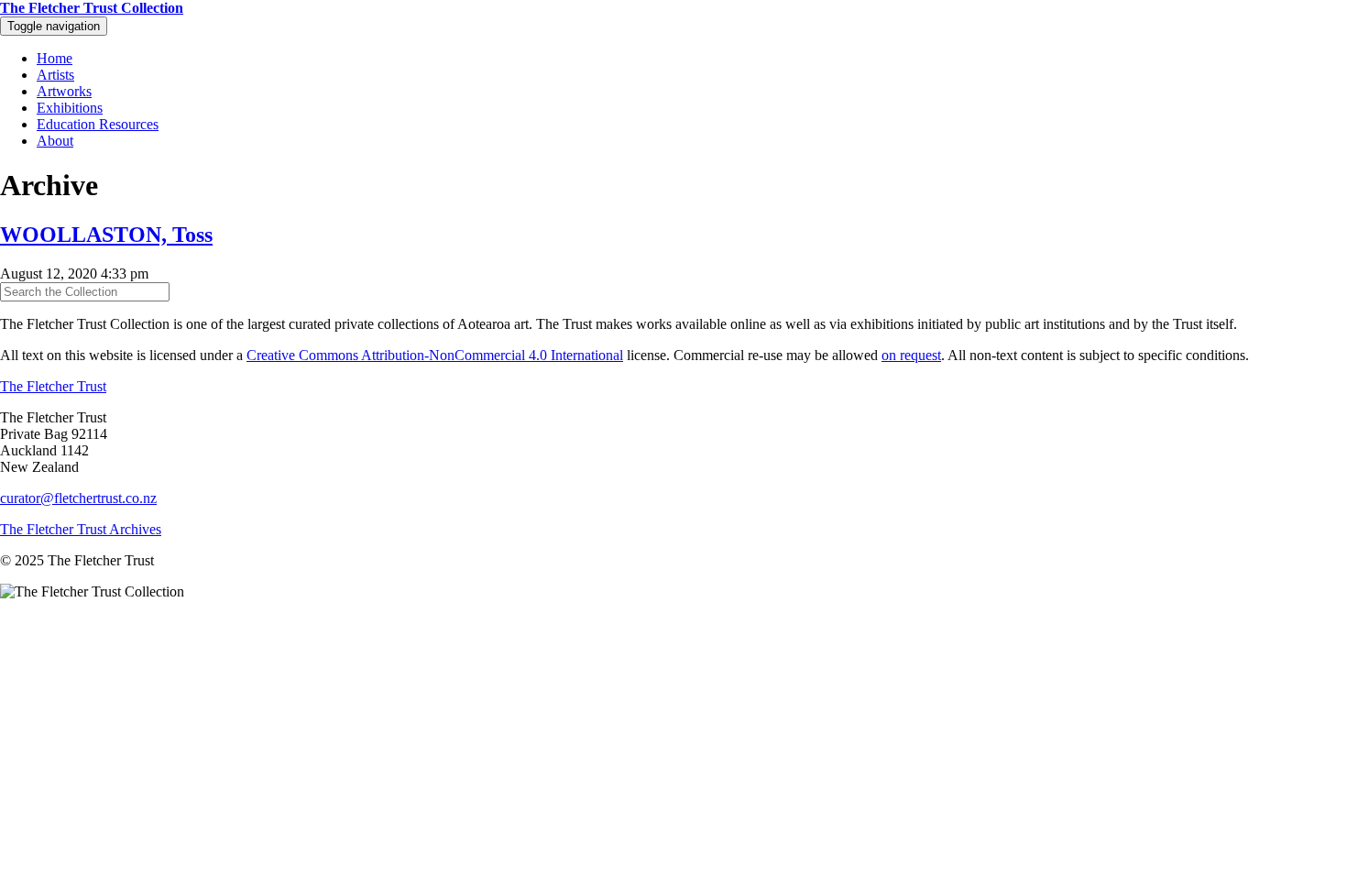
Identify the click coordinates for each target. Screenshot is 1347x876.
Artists (55, 74)
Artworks (64, 91)
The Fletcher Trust (53, 386)
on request (911, 355)
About (55, 140)
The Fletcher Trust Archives (80, 529)
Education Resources (98, 124)
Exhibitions (70, 107)
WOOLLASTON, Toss (106, 234)
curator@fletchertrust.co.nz (78, 498)
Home (54, 58)
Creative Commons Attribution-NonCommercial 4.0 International (434, 355)
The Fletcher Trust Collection (91, 8)
